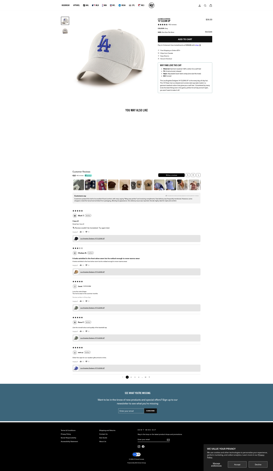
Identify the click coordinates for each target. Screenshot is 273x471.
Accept (237, 464)
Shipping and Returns (107, 430)
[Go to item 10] (182, 184)
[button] (163, 24)
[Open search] (188, 175)
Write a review (171, 175)
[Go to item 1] (78, 184)
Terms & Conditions (68, 430)
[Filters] (193, 175)
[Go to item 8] (159, 184)
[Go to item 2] (90, 184)
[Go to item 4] (113, 184)
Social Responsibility (68, 438)
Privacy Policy (66, 434)
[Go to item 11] (194, 184)
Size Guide (103, 438)
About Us (102, 441)
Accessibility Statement (69, 441)
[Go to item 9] (171, 184)
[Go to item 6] (136, 184)
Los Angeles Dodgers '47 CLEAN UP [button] (92, 238)
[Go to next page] (150, 377)
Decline (258, 464)
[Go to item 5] (124, 184)
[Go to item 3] (101, 184)
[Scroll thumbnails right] (198, 185)
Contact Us (103, 434)
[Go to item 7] (147, 184)
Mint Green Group (140, 463)
